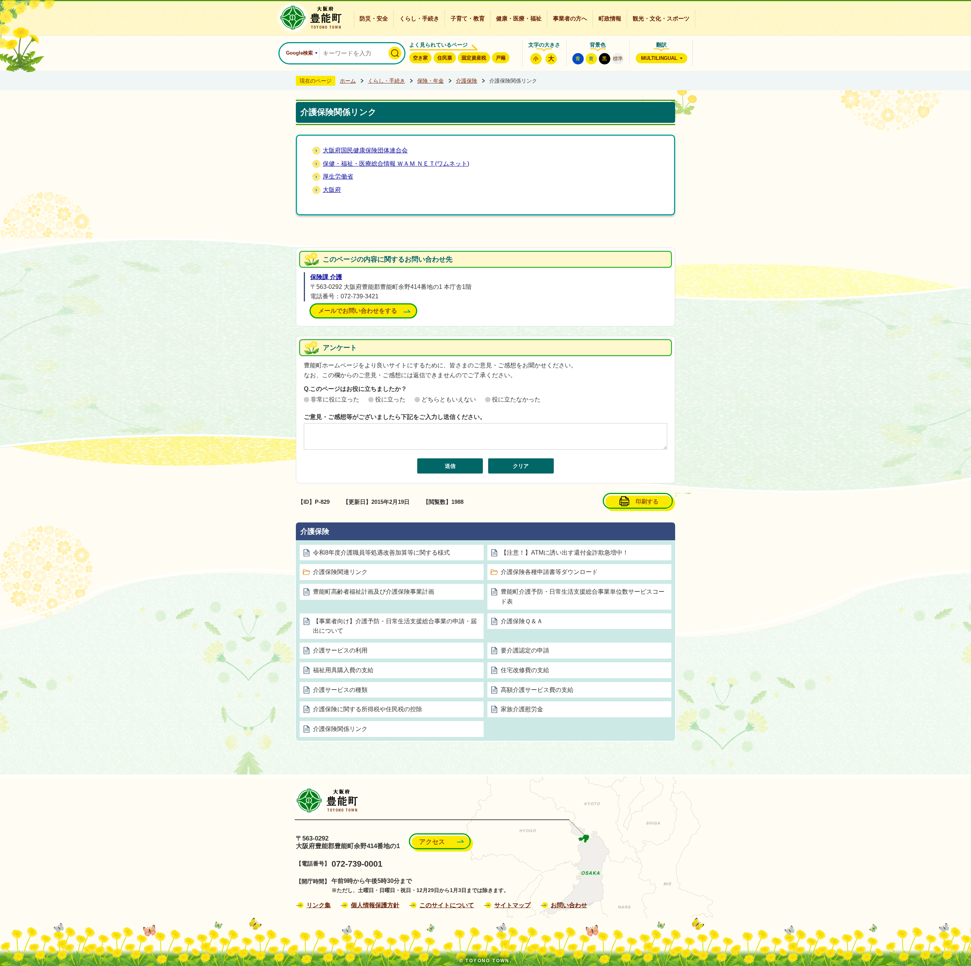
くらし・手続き (419, 19)
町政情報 (610, 19)
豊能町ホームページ (308, 17)
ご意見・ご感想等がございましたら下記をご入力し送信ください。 (395, 417)
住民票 (444, 58)
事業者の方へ (570, 19)
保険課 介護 (326, 277)
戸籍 (501, 58)
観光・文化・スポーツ (661, 19)
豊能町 (325, 800)
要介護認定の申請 (525, 650)
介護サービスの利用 (340, 650)
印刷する (647, 501)
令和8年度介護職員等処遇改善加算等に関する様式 (381, 552)
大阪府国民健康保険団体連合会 (365, 150)
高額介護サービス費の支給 (537, 690)
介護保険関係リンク (340, 729)
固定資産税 (474, 58)
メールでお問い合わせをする (357, 310)
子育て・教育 (468, 19)
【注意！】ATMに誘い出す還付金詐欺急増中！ (564, 552)
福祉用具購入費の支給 (343, 670)
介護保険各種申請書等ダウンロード (549, 572)
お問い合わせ (569, 905)
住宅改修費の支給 (525, 670)
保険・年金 (430, 81)
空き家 (420, 58)
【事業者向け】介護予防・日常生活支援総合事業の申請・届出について (395, 626)
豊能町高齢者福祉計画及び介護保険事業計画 (373, 591)
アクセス (432, 841)
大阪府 (332, 190)
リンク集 (318, 905)
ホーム (348, 81)
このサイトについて (447, 905)
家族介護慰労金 (522, 709)
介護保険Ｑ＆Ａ (522, 621)
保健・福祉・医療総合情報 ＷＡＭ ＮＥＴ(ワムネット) (396, 163)
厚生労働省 (338, 176)
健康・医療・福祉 (519, 19)
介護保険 (466, 81)
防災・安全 (374, 19)
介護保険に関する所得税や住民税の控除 (367, 709)
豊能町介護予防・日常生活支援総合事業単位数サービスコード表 (583, 596)
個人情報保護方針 (375, 905)
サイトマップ (512, 905)
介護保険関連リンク (340, 572)
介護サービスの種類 (340, 690)
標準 (618, 58)
